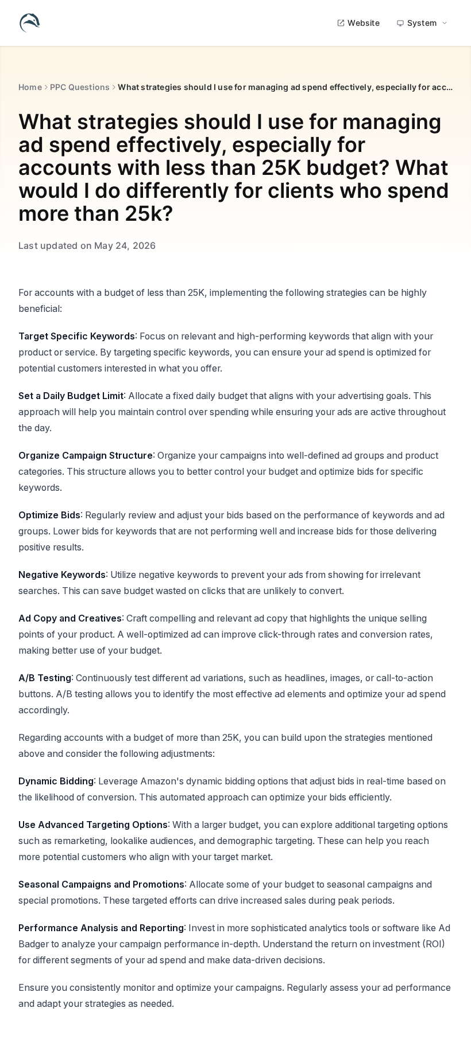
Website (363, 23)
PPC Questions (80, 87)
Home (30, 87)
